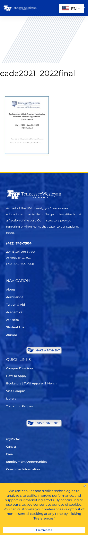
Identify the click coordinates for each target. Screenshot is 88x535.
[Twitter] (8, 276)
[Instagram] (31, 276)
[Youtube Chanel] (43, 276)
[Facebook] (20, 276)
